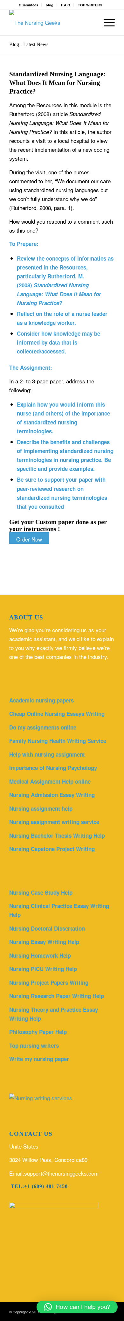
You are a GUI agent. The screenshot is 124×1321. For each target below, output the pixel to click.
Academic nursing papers (41, 700)
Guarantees (28, 5)
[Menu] (106, 22)
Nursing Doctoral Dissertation (47, 928)
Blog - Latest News (28, 44)
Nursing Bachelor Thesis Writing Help (57, 835)
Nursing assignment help (40, 808)
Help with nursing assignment (47, 754)
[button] (77, 1307)
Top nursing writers (34, 1045)
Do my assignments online (42, 727)
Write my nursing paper (39, 1059)
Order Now (29, 539)
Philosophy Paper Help (38, 1032)
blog (49, 5)
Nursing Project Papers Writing (48, 982)
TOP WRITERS (90, 5)
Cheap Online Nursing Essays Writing (57, 713)
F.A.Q (65, 5)
